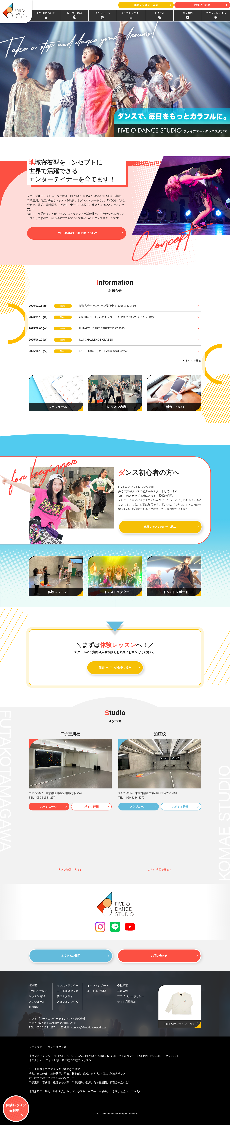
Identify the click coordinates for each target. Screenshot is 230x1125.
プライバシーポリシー (130, 996)
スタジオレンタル (67, 1001)
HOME (33, 985)
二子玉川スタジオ (67, 990)
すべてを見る (193, 360)
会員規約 (122, 990)
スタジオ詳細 (91, 806)
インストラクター (67, 985)
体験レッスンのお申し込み (160, 526)
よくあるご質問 (70, 955)
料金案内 (34, 1007)
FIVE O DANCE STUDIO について (76, 233)
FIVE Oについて (38, 990)
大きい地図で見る (69, 869)
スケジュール (48, 806)
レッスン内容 (37, 996)
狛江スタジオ (65, 996)
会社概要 (122, 985)
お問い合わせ (159, 955)
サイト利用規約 (126, 1001)
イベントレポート (98, 985)
